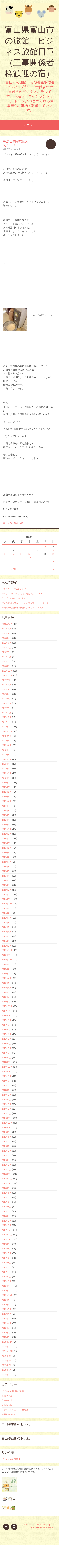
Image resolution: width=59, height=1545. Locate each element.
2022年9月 (6, 628)
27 (29, 561)
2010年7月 (7, 1309)
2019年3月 (6, 824)
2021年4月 (6, 708)
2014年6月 (6, 1090)
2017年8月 (7, 913)
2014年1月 (6, 1113)
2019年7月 (7, 806)
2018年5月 (6, 871)
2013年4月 (6, 1155)
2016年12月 (7, 950)
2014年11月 (7, 1067)
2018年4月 (6, 876)
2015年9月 (6, 1020)
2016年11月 (7, 955)
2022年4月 (6, 652)
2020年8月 (7, 745)
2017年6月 (7, 922)
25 (13, 561)
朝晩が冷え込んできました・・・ (17, 598)
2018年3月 (6, 880)
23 (53, 557)
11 (13, 554)
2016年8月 (7, 969)
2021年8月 (6, 689)
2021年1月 (6, 722)
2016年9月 (7, 964)
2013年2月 (6, 1164)
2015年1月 (6, 1057)
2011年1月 (6, 1281)
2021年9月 (6, 684)
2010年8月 (7, 1304)
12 (21, 554)
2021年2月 (6, 717)
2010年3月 (6, 1328)
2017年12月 (7, 894)
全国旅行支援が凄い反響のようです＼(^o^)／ (22, 607)
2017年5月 (6, 927)
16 (53, 554)
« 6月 (13, 569)
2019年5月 (6, 815)
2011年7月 (6, 1253)
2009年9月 (7, 1356)
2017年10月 (7, 903)
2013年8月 (6, 1136)
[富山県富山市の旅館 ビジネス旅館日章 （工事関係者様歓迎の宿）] (29, 12)
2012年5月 (6, 1206)
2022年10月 (7, 624)
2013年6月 (6, 1146)
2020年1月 (6, 778)
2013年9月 (6, 1132)
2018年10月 (7, 848)
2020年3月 (6, 768)
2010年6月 (7, 1314)
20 (29, 557)
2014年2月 (6, 1108)
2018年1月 (6, 889)
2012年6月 (6, 1202)
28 (37, 561)
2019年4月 (6, 820)
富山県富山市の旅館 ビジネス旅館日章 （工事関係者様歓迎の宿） (29, 52)
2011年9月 (6, 1244)
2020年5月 (6, 759)
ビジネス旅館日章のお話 (13, 1391)
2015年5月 (6, 1039)
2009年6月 (7, 1370)
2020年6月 (7, 754)
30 (53, 561)
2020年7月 (7, 750)
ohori (17, 149)
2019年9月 (7, 796)
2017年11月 (7, 899)
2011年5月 (6, 1262)
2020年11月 (7, 731)
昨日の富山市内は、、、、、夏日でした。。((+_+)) (25, 603)
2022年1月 (6, 666)
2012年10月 (7, 1183)
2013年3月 (6, 1160)
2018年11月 (7, 843)
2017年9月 (7, 908)
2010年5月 (6, 1318)
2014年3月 (6, 1104)
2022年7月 (6, 638)
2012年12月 (7, 1174)
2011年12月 (7, 1230)
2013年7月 (6, 1141)
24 (5, 561)
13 (29, 554)
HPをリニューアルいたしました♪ (16, 589)
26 (21, 561)
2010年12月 (7, 1286)
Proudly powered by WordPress (35, 1525)
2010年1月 (6, 1337)
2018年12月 (7, 838)
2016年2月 (6, 997)
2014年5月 (6, 1095)
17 (5, 557)
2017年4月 (6, 931)
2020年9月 (7, 740)
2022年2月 (6, 661)
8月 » (55, 569)
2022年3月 (6, 656)
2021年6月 (6, 698)
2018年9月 (7, 852)
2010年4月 (6, 1323)
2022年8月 (6, 633)
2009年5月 (7, 1374)
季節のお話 (7, 1400)
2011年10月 (7, 1239)
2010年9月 (7, 1300)
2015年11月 (7, 1011)
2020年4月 (6, 764)
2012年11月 (7, 1178)
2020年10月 (7, 736)
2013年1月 (6, 1169)
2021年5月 (6, 703)
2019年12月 (7, 782)
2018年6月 (7, 866)
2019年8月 (7, 801)
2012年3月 (6, 1216)
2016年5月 (6, 983)
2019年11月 (7, 787)
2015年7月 (6, 1029)
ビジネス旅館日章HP (11, 1459)
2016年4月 (6, 987)
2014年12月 (7, 1062)
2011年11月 (7, 1234)
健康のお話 (7, 1395)
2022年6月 (6, 642)
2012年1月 (6, 1225)
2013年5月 (6, 1151)
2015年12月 (7, 1006)
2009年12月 (7, 1342)
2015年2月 (6, 1053)
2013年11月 (7, 1123)
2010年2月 (6, 1332)
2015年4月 (6, 1043)
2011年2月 (6, 1276)
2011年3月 (6, 1272)
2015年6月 (6, 1034)
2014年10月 (7, 1071)
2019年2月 (6, 829)
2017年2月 (6, 941)
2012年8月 (6, 1192)
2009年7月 (7, 1365)
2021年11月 (7, 675)
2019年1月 (6, 833)
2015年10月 (7, 1015)
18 (13, 557)
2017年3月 (6, 936)
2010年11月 (7, 1290)
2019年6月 (7, 810)
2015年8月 (6, 1025)
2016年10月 (7, 959)
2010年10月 (7, 1295)
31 (5, 565)
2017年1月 (6, 945)
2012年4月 (6, 1211)
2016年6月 (7, 978)
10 (5, 554)
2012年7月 (6, 1197)
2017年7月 (7, 917)
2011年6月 (6, 1258)
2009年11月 (7, 1346)
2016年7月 (7, 973)
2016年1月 (6, 1001)
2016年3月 (6, 992)
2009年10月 (7, 1351)
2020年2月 (6, 773)
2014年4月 (6, 1099)
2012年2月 (6, 1220)
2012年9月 (6, 1188)
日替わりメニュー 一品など (15, 1409)
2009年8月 (7, 1360)
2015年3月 (6, 1048)
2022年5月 (6, 647)
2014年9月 (6, 1076)
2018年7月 (7, 861)
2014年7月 (6, 1085)
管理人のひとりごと (21, 523)
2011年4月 (6, 1267)
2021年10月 (7, 680)
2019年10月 (7, 792)
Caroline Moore (49, 1528)
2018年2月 (6, 885)
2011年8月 (6, 1248)
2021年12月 (7, 670)
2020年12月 (7, 726)
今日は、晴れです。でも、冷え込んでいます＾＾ (24, 593)
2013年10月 (7, 1127)
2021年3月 (6, 712)
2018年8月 (7, 857)
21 (38, 557)
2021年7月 (6, 694)
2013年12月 (7, 1118)
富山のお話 (7, 523)
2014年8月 (6, 1081)
